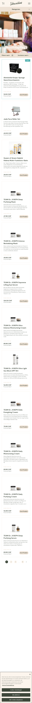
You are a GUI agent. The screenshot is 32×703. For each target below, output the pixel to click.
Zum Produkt (24, 94)
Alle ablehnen (16, 695)
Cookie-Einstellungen (16, 690)
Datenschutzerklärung (8, 685)
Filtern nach (6, 55)
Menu (29, 3)
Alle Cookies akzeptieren (16, 700)
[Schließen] (30, 674)
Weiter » (26, 561)
